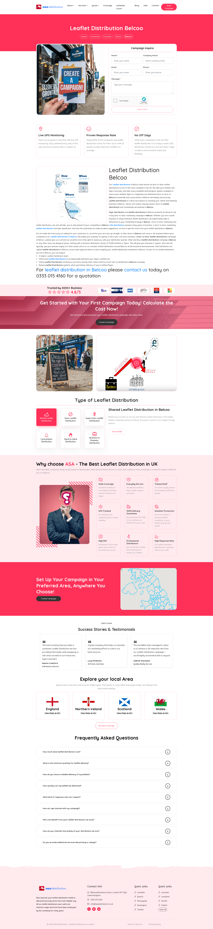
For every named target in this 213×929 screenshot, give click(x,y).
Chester (140, 909)
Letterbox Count (120, 7)
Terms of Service (135, 924)
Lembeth (141, 892)
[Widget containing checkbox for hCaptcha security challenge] (130, 100)
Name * (114, 55)
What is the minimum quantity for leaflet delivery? (66, 763)
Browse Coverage (106, 726)
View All (163, 909)
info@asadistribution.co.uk (102, 904)
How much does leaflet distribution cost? (61, 752)
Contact (155, 5)
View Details (117, 431)
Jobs (145, 5)
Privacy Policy (155, 924)
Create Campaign (106, 322)
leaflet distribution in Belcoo (76, 270)
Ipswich (140, 896)
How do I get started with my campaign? (61, 808)
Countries (94, 36)
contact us (135, 270)
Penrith (164, 901)
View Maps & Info (52, 713)
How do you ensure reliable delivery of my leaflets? (66, 774)
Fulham (164, 905)
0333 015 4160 (96, 899)
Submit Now (142, 109)
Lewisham (165, 896)
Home (84, 36)
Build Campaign (169, 7)
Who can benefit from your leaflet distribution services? (68, 820)
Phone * (146, 67)
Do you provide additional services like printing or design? (69, 842)
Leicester (165, 892)
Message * (116, 79)
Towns (118, 36)
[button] (70, 5)
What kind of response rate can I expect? (61, 797)
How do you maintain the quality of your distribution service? (71, 831)
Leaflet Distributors (57, 259)
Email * (114, 67)
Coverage (107, 5)
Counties (107, 36)
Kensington (142, 905)
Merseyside (142, 901)
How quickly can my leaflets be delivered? (62, 786)
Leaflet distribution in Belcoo (63, 236)
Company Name (150, 55)
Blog (137, 5)
